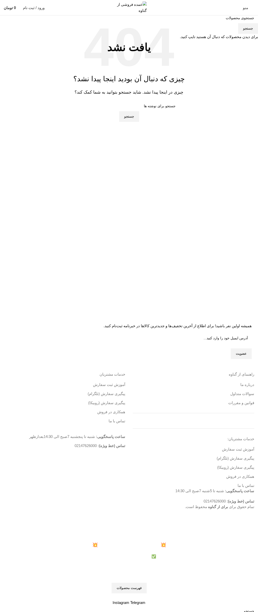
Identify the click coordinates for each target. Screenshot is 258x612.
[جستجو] (51, 8)
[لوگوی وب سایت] (129, 7)
